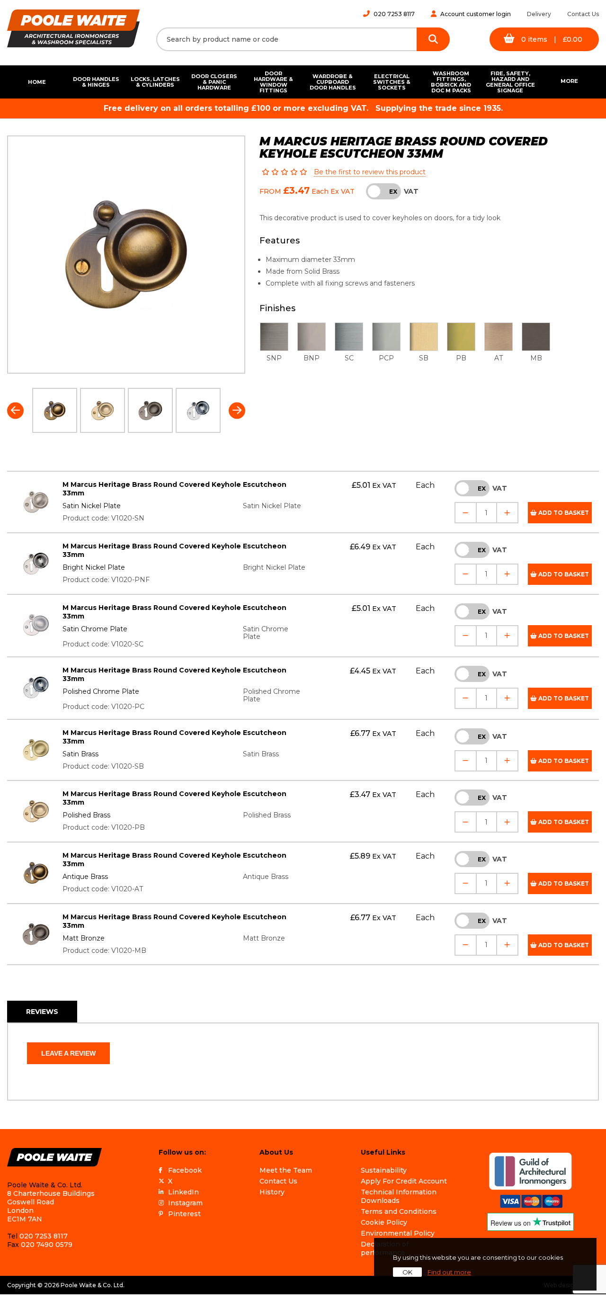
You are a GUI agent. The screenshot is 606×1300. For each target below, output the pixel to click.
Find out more (449, 1272)
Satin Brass (80, 754)
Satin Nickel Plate (91, 506)
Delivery (539, 14)
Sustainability (384, 1170)
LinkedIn (183, 1192)
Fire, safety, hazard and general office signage (510, 82)
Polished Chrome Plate (100, 691)
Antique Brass (85, 876)
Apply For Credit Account (404, 1181)
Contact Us (583, 14)
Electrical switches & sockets (391, 82)
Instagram (185, 1203)
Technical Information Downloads (399, 1196)
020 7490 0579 (46, 1244)
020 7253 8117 (394, 14)
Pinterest (184, 1214)
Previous (15, 410)
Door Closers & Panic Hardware (214, 82)
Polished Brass (86, 815)
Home (37, 82)
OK (407, 1272)
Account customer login (475, 14)
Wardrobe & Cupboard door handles (333, 82)
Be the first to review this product (370, 172)
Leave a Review (68, 1053)
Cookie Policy (384, 1222)
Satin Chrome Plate (94, 629)
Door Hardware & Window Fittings (273, 82)
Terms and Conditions (399, 1211)
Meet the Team (285, 1170)
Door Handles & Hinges (96, 82)
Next (237, 410)
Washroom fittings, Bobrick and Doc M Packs (451, 82)
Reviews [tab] (42, 1011)
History (272, 1192)
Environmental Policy (398, 1233)
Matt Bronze (83, 938)
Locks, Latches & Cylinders (155, 82)
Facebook (185, 1170)
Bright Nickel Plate (93, 567)
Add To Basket (563, 512)
